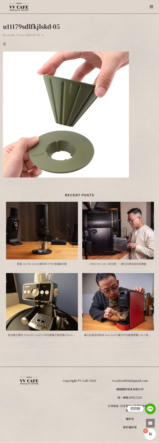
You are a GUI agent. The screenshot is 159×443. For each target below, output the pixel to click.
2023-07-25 (33, 35)
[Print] (6, 43)
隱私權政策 (130, 427)
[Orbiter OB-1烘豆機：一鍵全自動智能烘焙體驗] (118, 230)
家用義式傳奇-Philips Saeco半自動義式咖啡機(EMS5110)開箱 (43, 335)
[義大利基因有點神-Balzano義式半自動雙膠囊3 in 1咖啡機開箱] (118, 302)
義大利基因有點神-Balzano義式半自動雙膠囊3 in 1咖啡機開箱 (119, 335)
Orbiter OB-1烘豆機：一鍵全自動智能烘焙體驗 (118, 264)
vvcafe (11, 35)
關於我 (130, 419)
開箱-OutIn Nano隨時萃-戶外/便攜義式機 (42, 264)
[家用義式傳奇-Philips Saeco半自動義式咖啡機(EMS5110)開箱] (42, 302)
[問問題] (150, 408)
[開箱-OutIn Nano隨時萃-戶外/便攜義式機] (42, 230)
